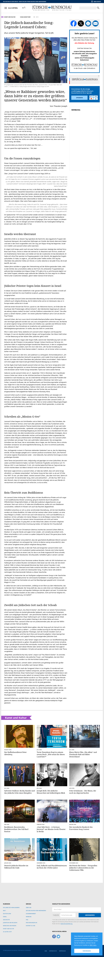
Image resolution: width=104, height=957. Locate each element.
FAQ (27, 919)
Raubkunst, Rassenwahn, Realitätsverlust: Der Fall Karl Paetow (16, 829)
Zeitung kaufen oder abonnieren (36, 910)
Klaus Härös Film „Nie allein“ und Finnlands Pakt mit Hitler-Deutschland (83, 754)
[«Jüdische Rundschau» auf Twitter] (58, 936)
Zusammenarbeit (31, 913)
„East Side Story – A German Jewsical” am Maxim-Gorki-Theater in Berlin (51, 829)
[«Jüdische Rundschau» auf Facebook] (54, 936)
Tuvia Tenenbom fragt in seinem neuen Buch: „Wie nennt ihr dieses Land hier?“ (51, 754)
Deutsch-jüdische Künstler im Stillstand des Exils (16, 866)
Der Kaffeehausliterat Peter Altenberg (15, 753)
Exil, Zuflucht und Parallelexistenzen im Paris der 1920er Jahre (52, 866)
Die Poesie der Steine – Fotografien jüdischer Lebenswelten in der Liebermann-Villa (83, 867)
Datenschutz (53, 951)
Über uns (28, 907)
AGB (46, 951)
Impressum (62, 951)
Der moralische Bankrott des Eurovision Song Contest (81, 828)
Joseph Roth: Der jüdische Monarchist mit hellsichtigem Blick (51, 792)
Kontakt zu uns (30, 925)
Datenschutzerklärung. (67, 923)
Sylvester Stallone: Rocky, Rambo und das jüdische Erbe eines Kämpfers (19, 792)
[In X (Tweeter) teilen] (81, 23)
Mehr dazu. (93, 945)
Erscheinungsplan (31, 922)
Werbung (28, 916)
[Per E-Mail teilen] (95, 23)
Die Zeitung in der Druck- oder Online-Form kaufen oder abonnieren (24, 1)
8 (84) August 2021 (25, 17)
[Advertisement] (85, 126)
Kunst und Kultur (9, 17)
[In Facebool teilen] (73, 23)
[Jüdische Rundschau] (52, 8)
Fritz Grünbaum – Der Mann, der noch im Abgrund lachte (82, 792)
